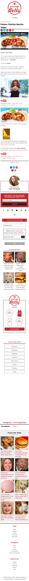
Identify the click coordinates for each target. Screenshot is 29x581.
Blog (14, 529)
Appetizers (14, 350)
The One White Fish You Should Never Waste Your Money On (21, 517)
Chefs (14, 371)
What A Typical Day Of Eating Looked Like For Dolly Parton (21, 496)
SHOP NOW (14, 329)
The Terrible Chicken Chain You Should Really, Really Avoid (6, 452)
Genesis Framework (19, 579)
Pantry (14, 567)
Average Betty (14, 8)
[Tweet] (4, 30)
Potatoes (14, 368)
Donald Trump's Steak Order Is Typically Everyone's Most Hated (20, 267)
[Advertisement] (13, 397)
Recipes (3, 21)
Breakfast (14, 353)
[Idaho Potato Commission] (6, 139)
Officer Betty (4, 56)
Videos (8, 21)
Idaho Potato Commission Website (18, 150)
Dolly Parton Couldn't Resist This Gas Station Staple (7, 517)
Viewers (14, 562)
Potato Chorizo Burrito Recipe (13, 123)
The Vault (14, 534)
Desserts (14, 357)
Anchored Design (8, 579)
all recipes (14, 346)
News (14, 545)
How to (15, 563)
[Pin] (10, 30)
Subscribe (14, 536)
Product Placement (14, 553)
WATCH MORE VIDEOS (14, 220)
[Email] (13, 30)
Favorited (14, 565)
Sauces (14, 364)
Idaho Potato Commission (8, 144)
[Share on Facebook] (2, 30)
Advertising (14, 551)
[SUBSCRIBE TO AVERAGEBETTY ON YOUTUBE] (4, 101)
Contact (14, 549)
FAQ (14, 547)
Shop (14, 569)
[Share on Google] (7, 30)
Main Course (14, 361)
